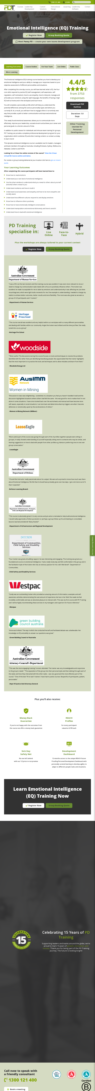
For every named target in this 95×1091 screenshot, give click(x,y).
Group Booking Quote (58, 35)
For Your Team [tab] (47, 67)
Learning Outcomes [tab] (13, 67)
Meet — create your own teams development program (49, 41)
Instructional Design (55, 8)
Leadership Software (76, 8)
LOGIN (67, 2)
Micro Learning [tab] (11, 72)
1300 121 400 (55, 2)
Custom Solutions (43, 8)
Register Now (35, 35)
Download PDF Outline (77, 105)
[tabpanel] (47, 446)
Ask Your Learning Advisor (92, 545)
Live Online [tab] (61, 67)
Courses (20, 7)
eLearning (67, 7)
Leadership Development (29, 8)
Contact (87, 7)
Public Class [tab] (74, 67)
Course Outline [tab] (31, 67)
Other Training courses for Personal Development (77, 128)
